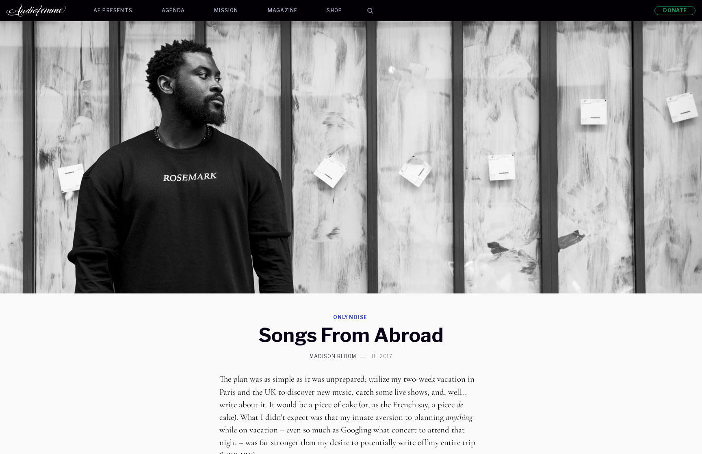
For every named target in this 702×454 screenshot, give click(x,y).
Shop (334, 10)
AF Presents (112, 10)
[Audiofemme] (42, 10)
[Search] (370, 10)
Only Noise (350, 317)
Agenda (173, 10)
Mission (226, 10)
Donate (675, 10)
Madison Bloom (333, 356)
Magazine (283, 10)
